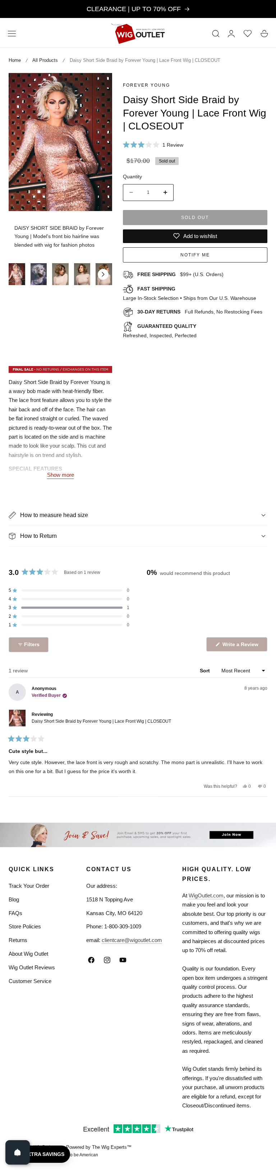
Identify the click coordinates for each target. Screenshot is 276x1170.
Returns (18, 940)
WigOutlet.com (206, 895)
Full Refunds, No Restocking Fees (199, 312)
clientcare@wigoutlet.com (132, 940)
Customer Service (30, 981)
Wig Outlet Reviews (32, 967)
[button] (12, 33)
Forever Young (146, 85)
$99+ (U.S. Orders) (180, 274)
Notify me (195, 254)
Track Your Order (29, 886)
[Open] (17, 1152)
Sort (205, 670)
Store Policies (25, 926)
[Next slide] (103, 274)
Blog (14, 899)
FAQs (15, 913)
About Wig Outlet (28, 954)
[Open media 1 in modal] (99, 86)
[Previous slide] (17, 274)
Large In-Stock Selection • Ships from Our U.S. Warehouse (189, 293)
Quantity (132, 176)
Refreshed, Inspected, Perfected (160, 330)
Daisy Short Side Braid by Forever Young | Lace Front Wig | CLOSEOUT (101, 721)
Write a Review (241, 646)
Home (15, 60)
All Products (45, 60)
